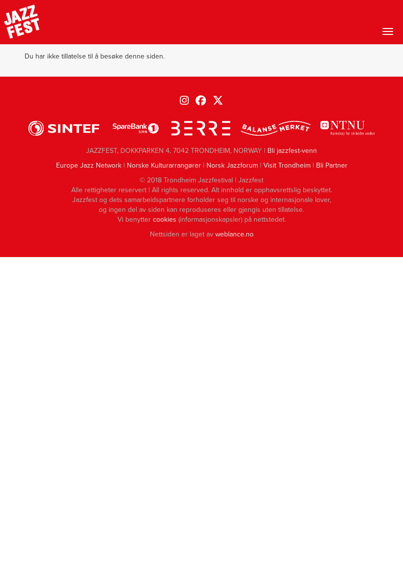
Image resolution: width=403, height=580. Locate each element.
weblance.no (234, 234)
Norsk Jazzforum (232, 165)
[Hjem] (22, 22)
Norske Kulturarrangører (164, 165)
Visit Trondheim (287, 165)
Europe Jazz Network (88, 165)
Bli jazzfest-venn (292, 150)
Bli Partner (331, 165)
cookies (164, 219)
